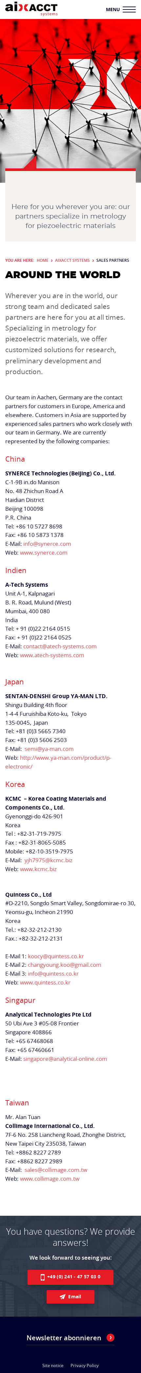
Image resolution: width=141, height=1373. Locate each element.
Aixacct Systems (72, 260)
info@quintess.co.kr (53, 973)
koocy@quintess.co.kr (56, 956)
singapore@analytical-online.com (65, 1058)
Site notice (52, 1365)
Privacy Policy (84, 1365)
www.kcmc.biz (38, 869)
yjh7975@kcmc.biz (47, 860)
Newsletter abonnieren (64, 1337)
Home (43, 260)
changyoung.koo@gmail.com (64, 964)
